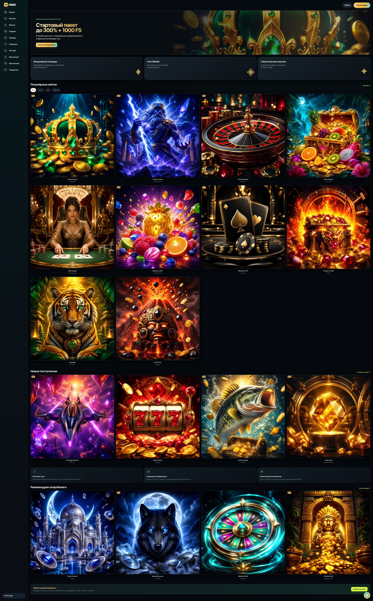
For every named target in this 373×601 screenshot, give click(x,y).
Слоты (40, 90)
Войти (347, 5)
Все (33, 90)
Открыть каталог (359, 589)
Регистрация (362, 5)
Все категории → (364, 488)
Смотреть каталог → (363, 372)
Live (48, 90)
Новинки (56, 90)
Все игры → (366, 85)
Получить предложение (46, 45)
